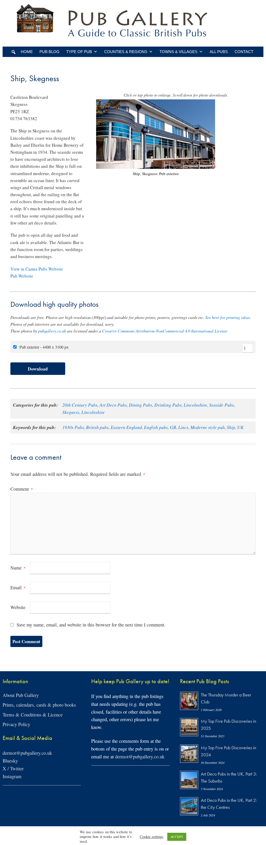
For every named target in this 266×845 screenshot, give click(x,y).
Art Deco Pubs (113, 405)
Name (17, 568)
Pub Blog (49, 51)
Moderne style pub (207, 427)
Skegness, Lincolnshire (83, 412)
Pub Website (21, 276)
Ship (231, 427)
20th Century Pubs (79, 405)
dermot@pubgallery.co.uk (27, 753)
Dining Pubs (140, 405)
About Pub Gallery (21, 695)
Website (17, 607)
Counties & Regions (125, 51)
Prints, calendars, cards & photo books (39, 704)
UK (240, 427)
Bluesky (10, 760)
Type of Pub (79, 51)
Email (17, 587)
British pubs (97, 427)
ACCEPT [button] (176, 836)
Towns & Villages (178, 51)
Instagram (12, 776)
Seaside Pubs (221, 405)
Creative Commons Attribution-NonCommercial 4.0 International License (164, 331)
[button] (13, 52)
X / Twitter (13, 768)
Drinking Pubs (168, 405)
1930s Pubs (73, 427)
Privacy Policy (16, 724)
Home (27, 51)
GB (173, 427)
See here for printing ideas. (228, 317)
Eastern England (126, 427)
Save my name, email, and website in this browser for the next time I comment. (91, 625)
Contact (244, 51)
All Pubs (219, 51)
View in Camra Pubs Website (36, 269)
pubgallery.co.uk (52, 331)
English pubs (156, 427)
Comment (21, 489)
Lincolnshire (195, 405)
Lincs (183, 427)
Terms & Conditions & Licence (33, 714)
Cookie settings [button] (151, 836)
